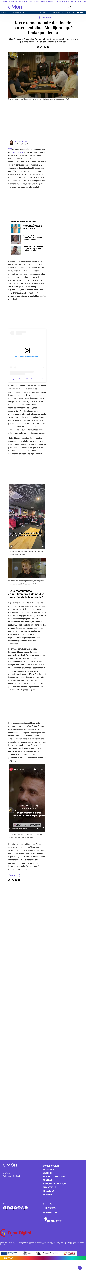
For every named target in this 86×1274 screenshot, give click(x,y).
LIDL (72, 1)
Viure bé (47, 1173)
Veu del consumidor (54, 1176)
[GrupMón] (43, 1258)
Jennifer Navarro (21, 142)
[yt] (23, 1209)
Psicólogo (44, 1)
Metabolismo (51, 1)
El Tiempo (48, 1194)
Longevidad (36, 1)
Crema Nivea (28, 1)
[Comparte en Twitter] (38, 48)
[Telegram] (15, 1209)
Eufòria (21, 1)
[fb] (5, 1209)
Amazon (76, 1)
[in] (19, 1209)
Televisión (49, 1191)
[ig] (12, 1209)
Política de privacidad (11, 1176)
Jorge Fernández (13, 1)
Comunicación (46, 17)
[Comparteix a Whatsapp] (45, 48)
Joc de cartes (17, 152)
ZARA (68, 1)
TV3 (10, 149)
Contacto (6, 1173)
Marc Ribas (14, 875)
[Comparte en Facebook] (41, 48)
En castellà (49, 1187)
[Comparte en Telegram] (48, 48)
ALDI (63, 1)
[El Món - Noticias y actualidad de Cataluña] (11, 10)
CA (71, 7)
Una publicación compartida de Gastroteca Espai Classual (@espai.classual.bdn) (37, 379)
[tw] (8, 1209)
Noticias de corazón (54, 1183)
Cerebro (59, 1)
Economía (48, 1169)
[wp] (26, 1209)
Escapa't (47, 1180)
